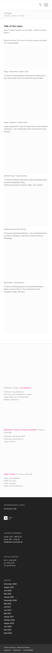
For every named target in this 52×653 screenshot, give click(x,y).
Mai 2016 (7, 630)
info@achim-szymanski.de (13, 542)
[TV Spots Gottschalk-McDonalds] (26, 416)
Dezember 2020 (10, 584)
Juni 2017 (7, 610)
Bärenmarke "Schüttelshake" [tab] (14, 283)
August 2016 (9, 623)
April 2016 (8, 633)
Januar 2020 (9, 597)
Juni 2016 (7, 626)
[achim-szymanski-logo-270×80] (21, 5)
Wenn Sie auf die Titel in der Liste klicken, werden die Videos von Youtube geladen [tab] (25, 42)
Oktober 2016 (9, 620)
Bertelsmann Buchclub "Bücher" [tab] (15, 229)
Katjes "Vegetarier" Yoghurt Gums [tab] (16, 122)
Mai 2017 (7, 613)
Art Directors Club (10, 509)
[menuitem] (39, 5)
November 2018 (10, 600)
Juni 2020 (7, 590)
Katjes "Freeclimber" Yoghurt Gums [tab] (16, 72)
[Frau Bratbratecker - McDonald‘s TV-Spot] (26, 367)
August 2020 (9, 587)
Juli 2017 (7, 607)
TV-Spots (8, 13)
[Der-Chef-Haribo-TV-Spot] (26, 459)
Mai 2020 (7, 594)
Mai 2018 (7, 604)
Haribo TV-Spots (9, 474)
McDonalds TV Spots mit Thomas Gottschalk (20, 430)
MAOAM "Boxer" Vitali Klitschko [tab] (15, 176)
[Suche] (39, 5)
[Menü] (44, 5)
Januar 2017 (9, 617)
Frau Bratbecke (25, 388)
